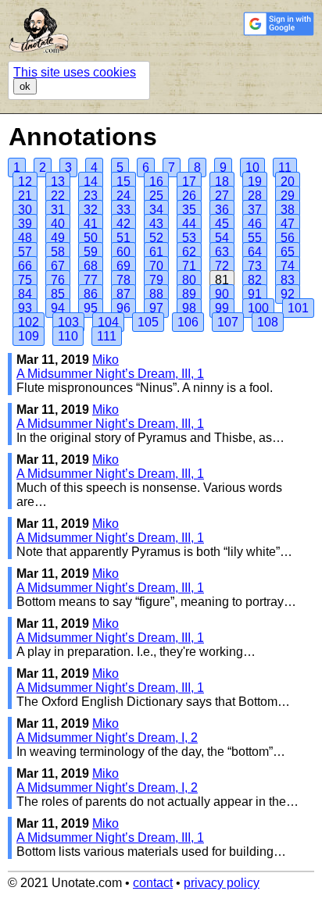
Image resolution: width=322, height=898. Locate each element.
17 (189, 181)
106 (188, 322)
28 (255, 195)
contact (153, 882)
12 (25, 181)
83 (288, 280)
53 (189, 237)
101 (298, 308)
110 (68, 336)
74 (288, 266)
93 (25, 308)
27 (222, 195)
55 (255, 237)
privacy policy (221, 882)
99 (222, 308)
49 (58, 237)
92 (288, 294)
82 (255, 280)
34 (156, 209)
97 (156, 308)
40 (58, 223)
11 (285, 167)
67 (58, 266)
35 (189, 209)
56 (288, 237)
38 (288, 209)
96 (123, 308)
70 (156, 266)
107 (227, 322)
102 (28, 322)
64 (255, 251)
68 (91, 266)
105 (148, 322)
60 (123, 251)
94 (58, 308)
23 (91, 195)
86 (91, 294)
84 (25, 294)
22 (58, 195)
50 (91, 237)
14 (91, 181)
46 (255, 223)
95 (91, 308)
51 (123, 237)
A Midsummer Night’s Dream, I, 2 (107, 737)
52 (156, 237)
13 (58, 181)
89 (189, 294)
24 (123, 195)
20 (288, 181)
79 (156, 280)
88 (156, 294)
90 (222, 294)
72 (222, 266)
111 (106, 336)
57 (25, 251)
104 (108, 322)
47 (288, 223)
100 (258, 308)
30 (25, 209)
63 (222, 251)
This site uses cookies (74, 72)
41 (91, 223)
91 (255, 294)
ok (25, 86)
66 (25, 266)
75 (25, 280)
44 (189, 223)
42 (123, 223)
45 (222, 223)
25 (156, 195)
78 (123, 280)
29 (288, 195)
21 (25, 195)
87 (123, 294)
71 (189, 266)
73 (255, 266)
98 (189, 308)
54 (222, 237)
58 (58, 251)
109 (28, 336)
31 (58, 209)
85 (58, 294)
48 (25, 237)
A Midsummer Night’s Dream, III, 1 (110, 373)
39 (25, 223)
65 (288, 251)
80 (189, 280)
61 (156, 251)
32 (91, 209)
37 (255, 209)
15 (123, 181)
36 (222, 209)
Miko (105, 359)
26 (189, 195)
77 (91, 280)
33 (123, 209)
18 (222, 181)
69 (123, 266)
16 (156, 181)
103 (68, 322)
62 (189, 251)
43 (156, 223)
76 (58, 280)
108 (267, 322)
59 (91, 251)
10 (252, 167)
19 (255, 181)
